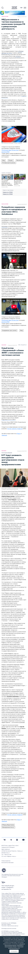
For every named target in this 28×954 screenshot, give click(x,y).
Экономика (4, 344)
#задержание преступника (9, 330)
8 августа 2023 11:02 (22, 16)
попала (18, 56)
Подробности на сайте (8, 419)
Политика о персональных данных (10, 925)
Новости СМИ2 (8, 192)
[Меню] (25, 8)
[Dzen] (17, 839)
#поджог (10, 160)
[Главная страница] (15, 7)
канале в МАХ (5, 152)
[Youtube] (23, 839)
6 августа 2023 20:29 (21, 204)
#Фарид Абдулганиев (8, 824)
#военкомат (19, 160)
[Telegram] (11, 839)
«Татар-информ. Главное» (14, 428)
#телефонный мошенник (8, 162)
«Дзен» (19, 433)
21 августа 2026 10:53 (21, 451)
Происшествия (5, 16)
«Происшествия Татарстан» (10, 150)
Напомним (5, 226)
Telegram (4, 435)
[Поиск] (2, 8)
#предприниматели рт (8, 827)
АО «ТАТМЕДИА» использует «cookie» (10, 931)
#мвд (3, 160)
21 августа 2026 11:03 (12, 345)
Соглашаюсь (14, 951)
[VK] (4, 839)
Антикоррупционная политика (9, 928)
